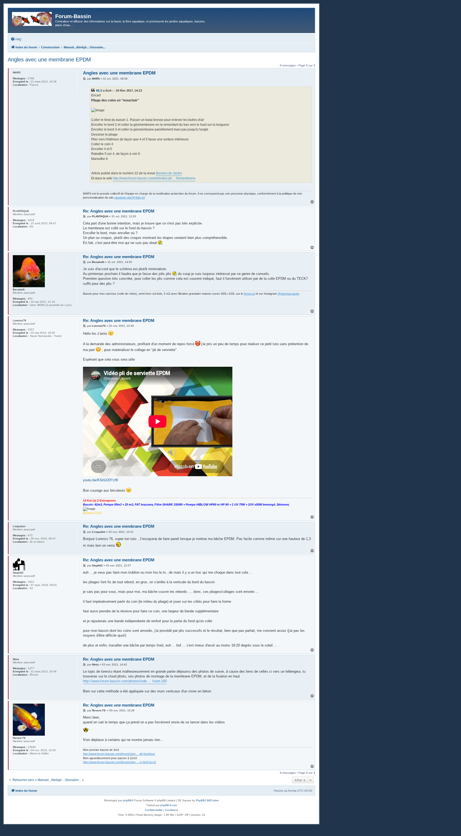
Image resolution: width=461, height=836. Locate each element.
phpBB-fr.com (168, 805)
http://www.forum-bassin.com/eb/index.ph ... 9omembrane (154, 178)
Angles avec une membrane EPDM (49, 59)
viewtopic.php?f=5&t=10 (129, 197)
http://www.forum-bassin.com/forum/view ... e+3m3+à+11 (119, 762)
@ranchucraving (288, 293)
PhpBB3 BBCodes (207, 800)
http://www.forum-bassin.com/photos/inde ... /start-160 (125, 681)
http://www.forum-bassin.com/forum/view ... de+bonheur (119, 753)
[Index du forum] (32, 17)
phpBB (127, 800)
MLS (99, 90)
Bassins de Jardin (169, 173)
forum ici (249, 293)
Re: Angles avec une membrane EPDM (118, 211)
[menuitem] (16, 39)
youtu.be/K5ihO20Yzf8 (100, 480)
